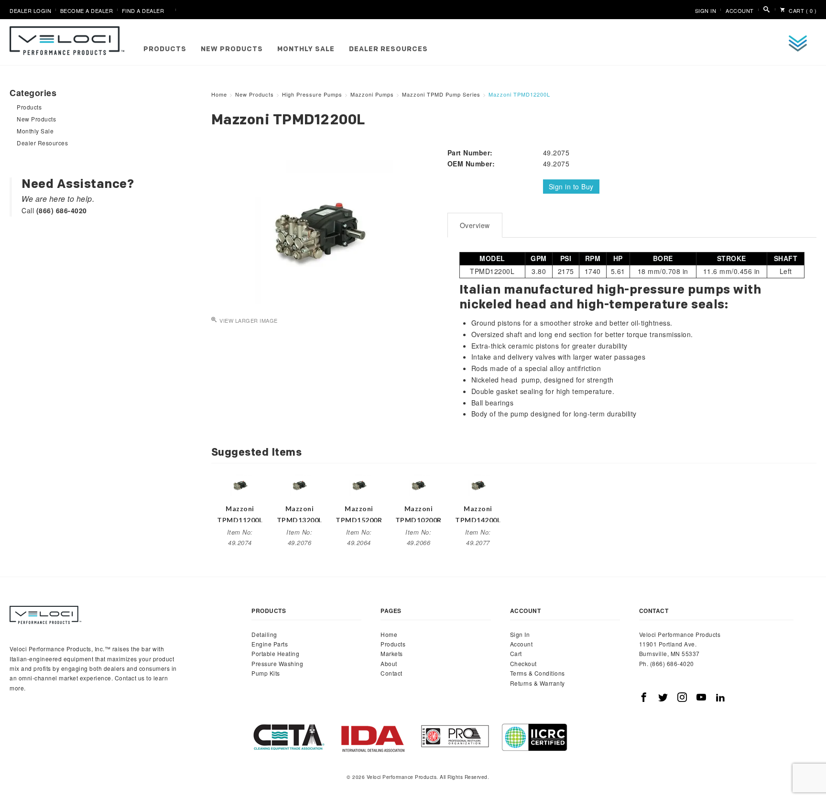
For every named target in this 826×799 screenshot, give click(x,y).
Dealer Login (30, 10)
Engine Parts (269, 644)
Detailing (264, 634)
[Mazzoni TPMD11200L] (240, 483)
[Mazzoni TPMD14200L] (478, 483)
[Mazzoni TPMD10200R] (418, 483)
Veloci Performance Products (69, 40)
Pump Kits (265, 673)
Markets (391, 653)
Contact (391, 673)
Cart (516, 653)
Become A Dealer (86, 10)
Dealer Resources (388, 49)
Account (740, 10)
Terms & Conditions (537, 673)
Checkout (523, 663)
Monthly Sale (306, 49)
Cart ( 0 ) (802, 10)
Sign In (706, 10)
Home (388, 634)
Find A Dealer (143, 10)
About (388, 663)
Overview (475, 225)
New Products (232, 49)
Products (164, 49)
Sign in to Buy (571, 186)
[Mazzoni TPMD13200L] (299, 483)
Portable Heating (275, 653)
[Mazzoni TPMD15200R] (359, 483)
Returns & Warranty (537, 683)
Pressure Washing (277, 663)
